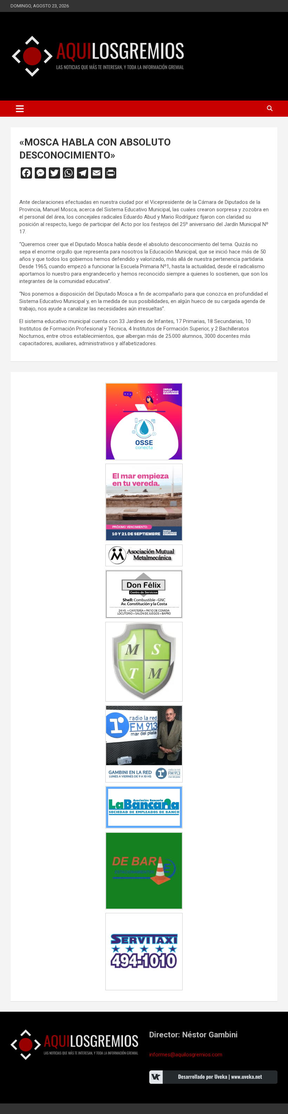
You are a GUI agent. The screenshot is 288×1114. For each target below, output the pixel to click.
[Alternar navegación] (20, 109)
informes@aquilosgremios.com (185, 1054)
